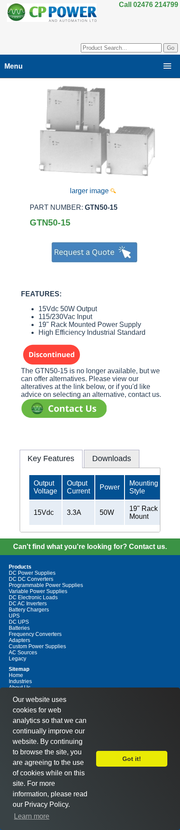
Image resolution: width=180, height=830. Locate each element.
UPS (14, 616)
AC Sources (23, 652)
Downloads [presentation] (111, 458)
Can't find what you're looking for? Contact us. (90, 546)
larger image (90, 190)
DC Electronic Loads (33, 597)
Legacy (17, 659)
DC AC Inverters (28, 604)
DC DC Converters (31, 579)
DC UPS (19, 622)
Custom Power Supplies (37, 646)
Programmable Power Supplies (46, 585)
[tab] (51, 459)
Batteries (19, 628)
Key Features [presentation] (51, 458)
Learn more (31, 816)
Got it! (131, 758)
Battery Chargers (29, 610)
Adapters (19, 640)
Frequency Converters (35, 634)
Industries (20, 681)
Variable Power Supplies (38, 591)
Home (16, 675)
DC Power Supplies (32, 573)
